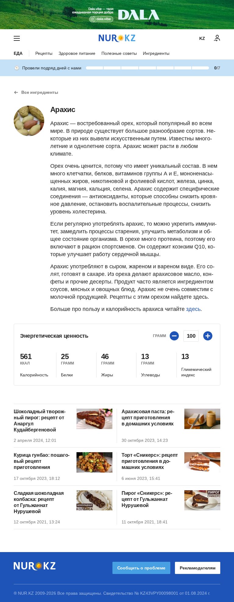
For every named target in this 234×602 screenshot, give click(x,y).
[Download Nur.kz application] (117, 14)
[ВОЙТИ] (217, 38)
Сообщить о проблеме (141, 567)
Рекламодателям (197, 567)
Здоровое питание (76, 53)
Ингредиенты (156, 53)
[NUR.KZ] (117, 38)
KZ (202, 38)
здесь (193, 309)
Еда (18, 53)
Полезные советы (119, 53)
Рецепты (43, 53)
